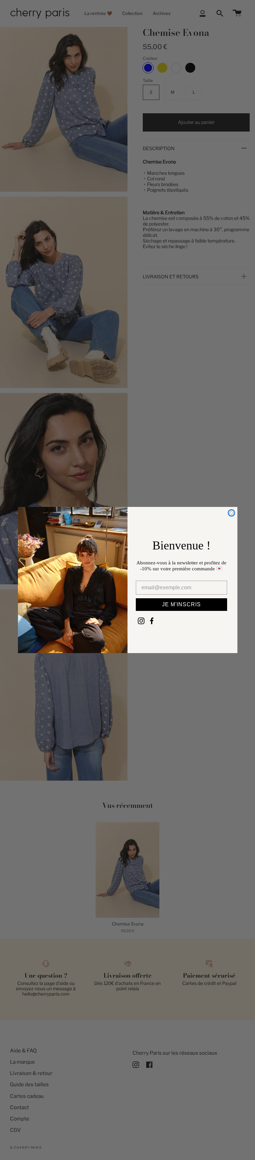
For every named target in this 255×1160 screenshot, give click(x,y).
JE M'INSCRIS (181, 604)
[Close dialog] (231, 513)
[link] (141, 621)
